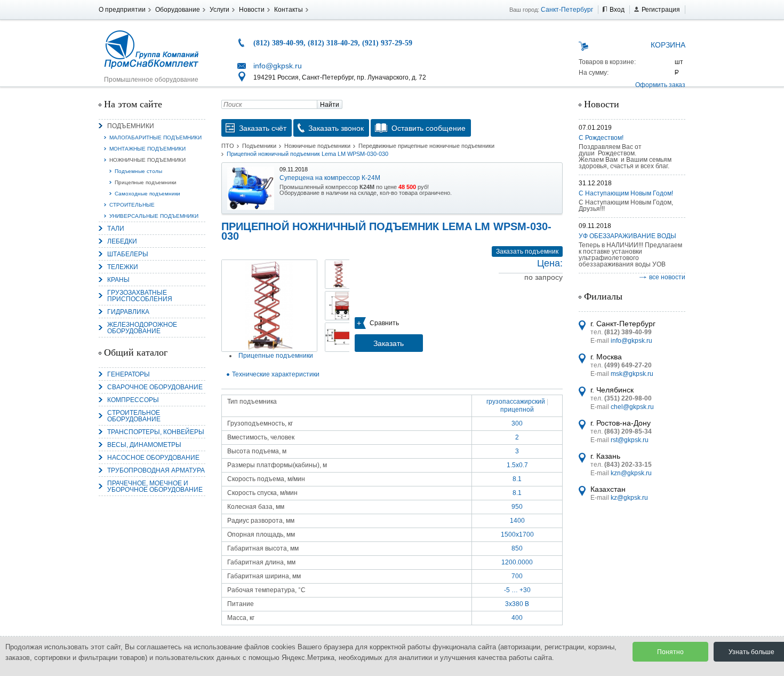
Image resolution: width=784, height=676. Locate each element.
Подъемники (130, 126)
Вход (617, 9)
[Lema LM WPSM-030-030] (269, 305)
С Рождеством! (601, 138)
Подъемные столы (138, 171)
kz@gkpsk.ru (629, 497)
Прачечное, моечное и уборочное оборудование (155, 486)
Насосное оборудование (153, 457)
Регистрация (661, 9)
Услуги (219, 9)
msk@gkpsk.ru (632, 374)
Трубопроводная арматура (156, 470)
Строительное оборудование (134, 416)
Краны (118, 280)
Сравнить (384, 323)
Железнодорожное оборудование (142, 328)
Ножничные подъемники (147, 160)
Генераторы (128, 374)
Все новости (667, 277)
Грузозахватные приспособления (139, 296)
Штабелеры (127, 254)
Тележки (122, 267)
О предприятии (122, 9)
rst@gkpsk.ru (630, 440)
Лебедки (122, 241)
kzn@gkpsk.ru (631, 473)
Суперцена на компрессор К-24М (329, 178)
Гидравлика (128, 312)
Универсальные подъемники (153, 216)
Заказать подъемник (527, 251)
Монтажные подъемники (147, 149)
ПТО (227, 146)
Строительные (132, 205)
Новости (252, 9)
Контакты (288, 9)
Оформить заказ (660, 85)
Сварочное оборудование (155, 387)
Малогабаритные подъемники (155, 137)
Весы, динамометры (144, 445)
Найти (329, 104)
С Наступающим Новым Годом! (626, 193)
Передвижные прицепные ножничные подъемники (426, 146)
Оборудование (177, 9)
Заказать (388, 343)
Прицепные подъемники (146, 182)
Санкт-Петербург (567, 9)
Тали (115, 228)
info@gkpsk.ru (277, 65)
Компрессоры (133, 400)
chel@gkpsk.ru (632, 407)
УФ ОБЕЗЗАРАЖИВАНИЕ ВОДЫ (627, 236)
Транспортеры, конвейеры (155, 432)
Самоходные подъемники (147, 193)
